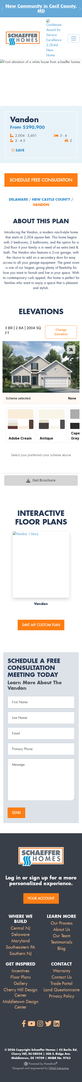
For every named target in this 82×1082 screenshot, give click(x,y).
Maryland (20, 941)
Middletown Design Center (20, 1004)
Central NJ (20, 928)
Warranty (61, 971)
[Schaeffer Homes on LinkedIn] (57, 1024)
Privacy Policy (61, 996)
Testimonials (61, 942)
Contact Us (62, 977)
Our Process (62, 923)
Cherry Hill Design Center (20, 992)
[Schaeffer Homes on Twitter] (48, 1024)
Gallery (21, 983)
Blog (61, 948)
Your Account (41, 898)
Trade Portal (61, 983)
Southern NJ (20, 953)
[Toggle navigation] (73, 38)
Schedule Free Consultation (41, 180)
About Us (61, 929)
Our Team (61, 936)
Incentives (20, 971)
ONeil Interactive (59, 1068)
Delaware (19, 199)
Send (16, 812)
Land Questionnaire (61, 990)
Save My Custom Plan (41, 625)
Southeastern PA (20, 947)
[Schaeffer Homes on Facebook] (24, 1024)
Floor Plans (21, 977)
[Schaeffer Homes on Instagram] (40, 1024)
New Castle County (51, 199)
